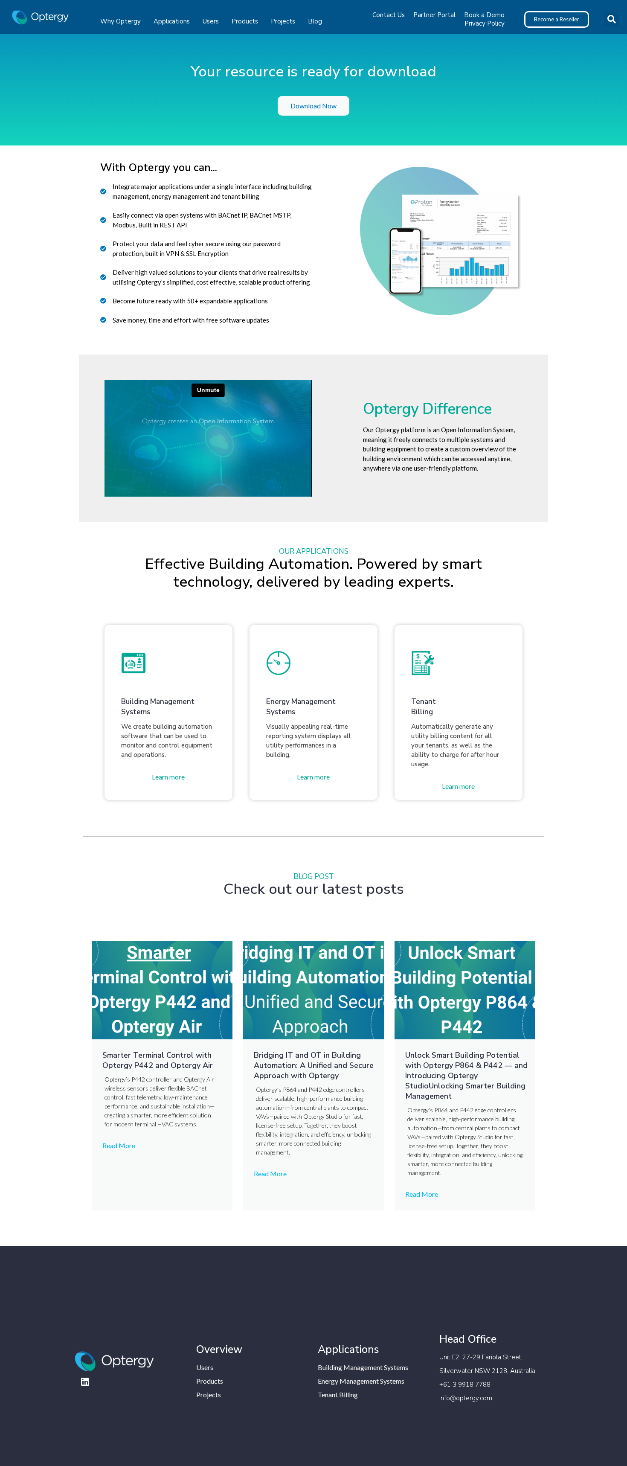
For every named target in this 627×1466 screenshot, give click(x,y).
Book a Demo (484, 15)
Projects (283, 21)
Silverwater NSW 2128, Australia (487, 1371)
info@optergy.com (465, 1398)
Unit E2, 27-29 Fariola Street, (480, 1357)
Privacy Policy (484, 23)
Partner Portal (434, 15)
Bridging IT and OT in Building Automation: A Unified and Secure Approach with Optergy (314, 1065)
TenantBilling (423, 707)
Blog (315, 21)
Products (245, 21)
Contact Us (388, 15)
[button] (611, 19)
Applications (172, 21)
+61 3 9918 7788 (465, 1384)
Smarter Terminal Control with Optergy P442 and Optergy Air (158, 1060)
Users (211, 21)
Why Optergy (120, 21)
